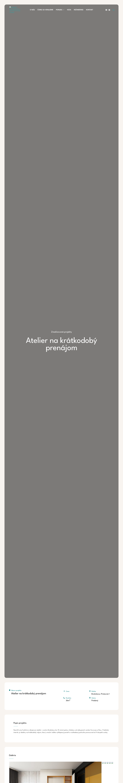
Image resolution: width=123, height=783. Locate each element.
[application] (63, 10)
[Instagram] (109, 10)
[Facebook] (106, 10)
